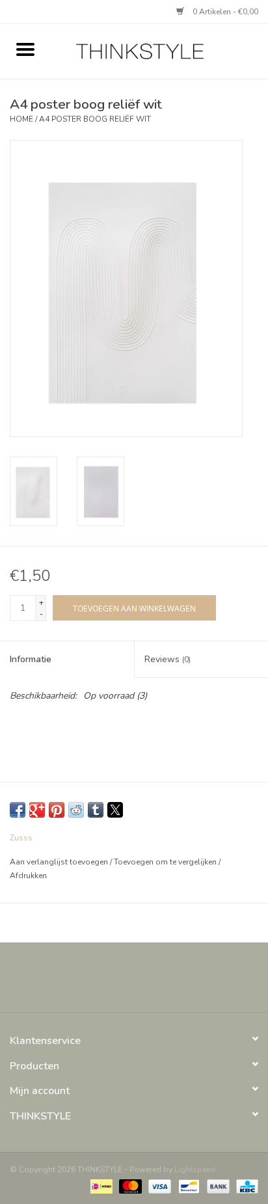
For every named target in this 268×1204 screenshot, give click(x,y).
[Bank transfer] (217, 1186)
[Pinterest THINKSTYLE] (145, 982)
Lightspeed (194, 1169)
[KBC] (245, 1186)
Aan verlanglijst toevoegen (60, 862)
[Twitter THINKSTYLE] (122, 982)
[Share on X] (115, 810)
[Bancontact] (187, 1186)
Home (21, 119)
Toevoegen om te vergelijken (166, 862)
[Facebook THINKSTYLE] (98, 982)
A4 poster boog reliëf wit (95, 119)
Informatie (30, 659)
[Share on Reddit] (76, 810)
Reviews (167, 659)
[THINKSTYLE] (159, 50)
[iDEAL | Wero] (100, 1186)
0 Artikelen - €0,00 (224, 12)
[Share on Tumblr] (95, 810)
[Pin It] (56, 810)
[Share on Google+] (37, 810)
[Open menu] (25, 49)
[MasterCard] (129, 1186)
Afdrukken (28, 875)
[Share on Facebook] (17, 810)
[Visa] (158, 1186)
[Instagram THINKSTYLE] (169, 982)
